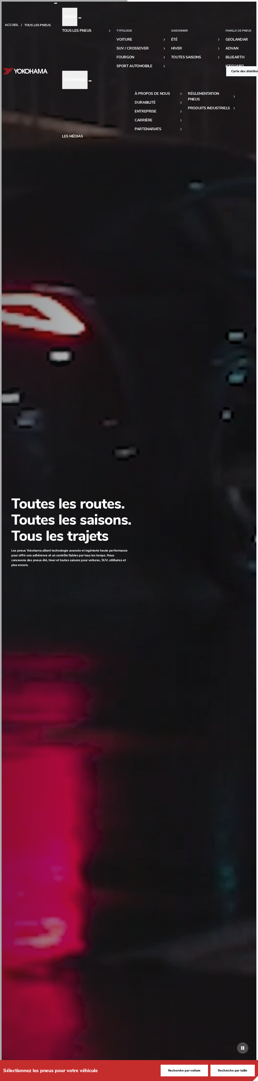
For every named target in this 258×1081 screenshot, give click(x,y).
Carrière (143, 120)
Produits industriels (209, 108)
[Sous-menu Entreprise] (90, 80)
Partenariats (148, 129)
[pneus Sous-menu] (79, 18)
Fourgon (125, 57)
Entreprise (75, 80)
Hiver (176, 48)
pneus (70, 17)
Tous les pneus (76, 30)
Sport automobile (134, 66)
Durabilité (145, 102)
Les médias (72, 136)
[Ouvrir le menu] (55, 3)
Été (174, 39)
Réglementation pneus (203, 96)
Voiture (124, 39)
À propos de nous (152, 93)
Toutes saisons (186, 57)
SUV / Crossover (133, 48)
